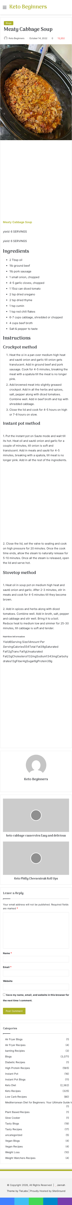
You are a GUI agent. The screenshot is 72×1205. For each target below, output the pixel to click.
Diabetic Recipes (15, 1062)
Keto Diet (10, 1085)
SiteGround (58, 1190)
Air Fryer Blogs (14, 1039)
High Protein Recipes (17, 1068)
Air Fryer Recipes (15, 1045)
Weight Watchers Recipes (20, 1157)
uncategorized (13, 1135)
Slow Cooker (12, 1117)
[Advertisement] (36, 182)
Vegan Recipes (14, 1146)
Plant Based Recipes (17, 1112)
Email (7, 967)
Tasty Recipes (13, 1129)
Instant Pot (11, 1073)
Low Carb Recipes (16, 1096)
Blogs (8, 23)
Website (8, 980)
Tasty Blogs (12, 1123)
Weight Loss (12, 1152)
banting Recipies (15, 1050)
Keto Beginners (16, 38)
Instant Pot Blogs (15, 1079)
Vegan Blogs (12, 1140)
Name (7, 953)
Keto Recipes (13, 1090)
